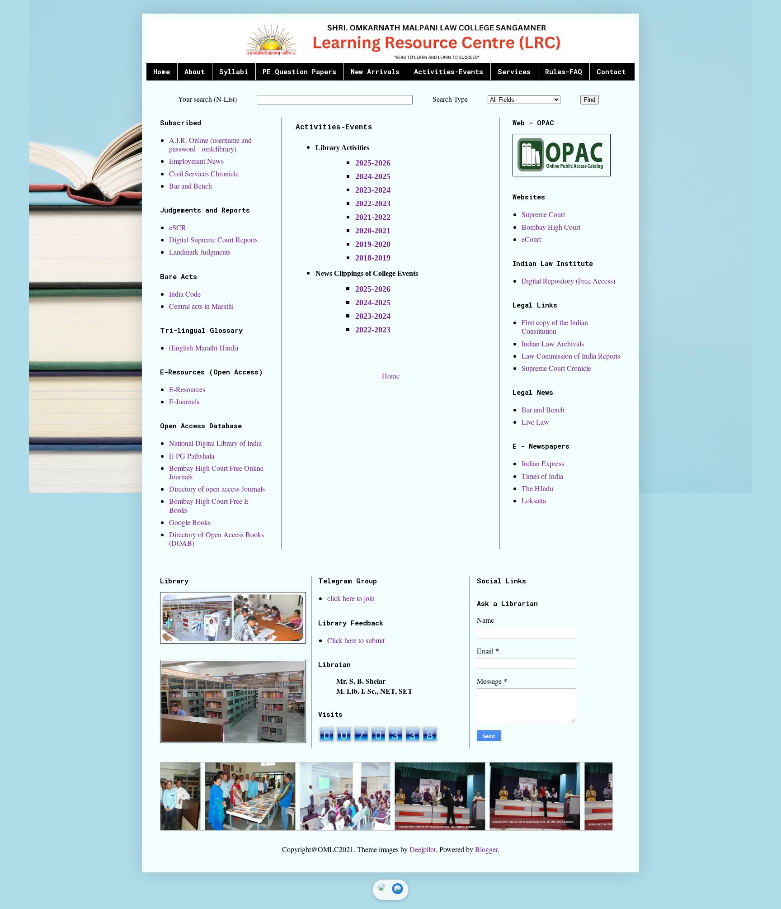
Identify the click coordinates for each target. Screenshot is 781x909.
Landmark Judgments (200, 251)
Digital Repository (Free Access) (568, 280)
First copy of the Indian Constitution (555, 326)
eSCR (177, 227)
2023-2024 (372, 189)
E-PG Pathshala (191, 455)
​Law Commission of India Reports (571, 355)
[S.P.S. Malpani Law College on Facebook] (397, 889)
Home (161, 71)
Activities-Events (448, 71)
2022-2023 (372, 329)
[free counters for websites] (378, 739)
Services (514, 71)
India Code (185, 293)
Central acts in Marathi (201, 306)
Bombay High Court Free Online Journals (216, 472)
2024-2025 (372, 176)
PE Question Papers (299, 71)
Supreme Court (543, 214)
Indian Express (543, 463)
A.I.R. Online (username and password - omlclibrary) (210, 144)
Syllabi (233, 71)
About (194, 71)
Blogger (486, 849)
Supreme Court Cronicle (556, 368)
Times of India (542, 476)
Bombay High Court (551, 227)
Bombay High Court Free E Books (209, 505)
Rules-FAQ (563, 71)
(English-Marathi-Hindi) (203, 347)
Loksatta (534, 500)
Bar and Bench (190, 185)
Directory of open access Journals (217, 488)
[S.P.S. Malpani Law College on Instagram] (382, 889)
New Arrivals (375, 71)
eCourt (531, 239)
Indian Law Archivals (553, 343)
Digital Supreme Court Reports (213, 239)
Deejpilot (422, 849)
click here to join (351, 598)
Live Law (535, 421)
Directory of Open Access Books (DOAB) (216, 539)
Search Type (450, 99)
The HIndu (537, 488)
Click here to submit (356, 640)
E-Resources (187, 389)
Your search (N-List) (207, 99)
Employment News (196, 161)
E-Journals (184, 401)
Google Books (190, 522)
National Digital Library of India (215, 443)
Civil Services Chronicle (204, 173)
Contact (611, 71)
